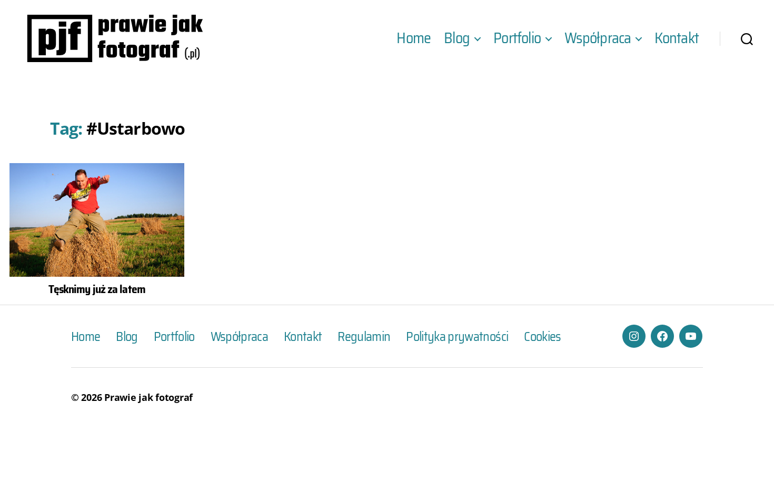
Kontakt (676, 38)
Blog (457, 38)
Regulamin (364, 337)
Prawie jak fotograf (148, 397)
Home (413, 38)
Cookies (542, 337)
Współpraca (597, 38)
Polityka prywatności (457, 337)
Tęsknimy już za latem (96, 289)
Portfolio (517, 38)
